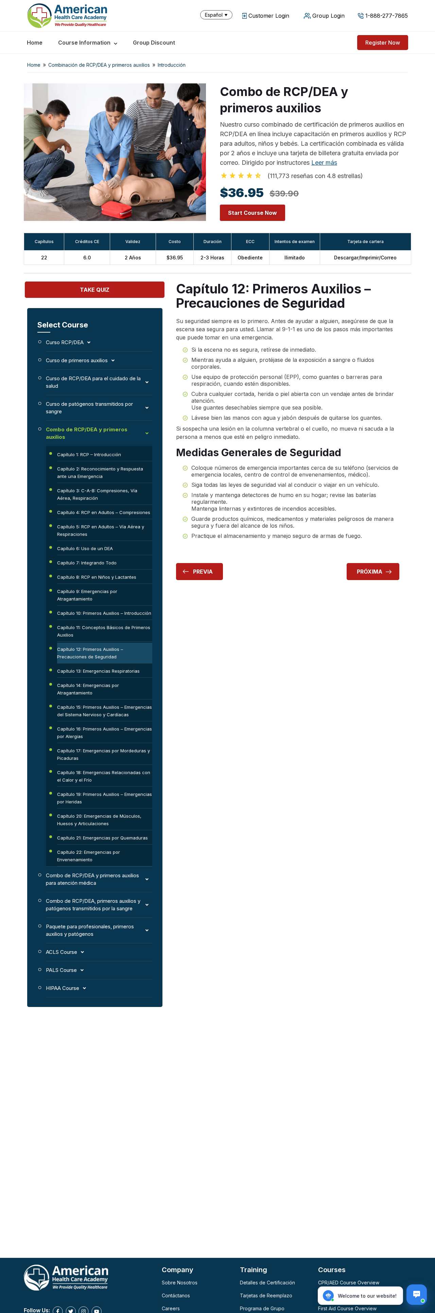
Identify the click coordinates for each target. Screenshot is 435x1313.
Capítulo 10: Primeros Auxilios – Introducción (104, 613)
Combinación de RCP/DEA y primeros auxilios (99, 65)
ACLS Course (61, 952)
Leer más (324, 162)
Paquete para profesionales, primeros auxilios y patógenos (90, 930)
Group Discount (154, 42)
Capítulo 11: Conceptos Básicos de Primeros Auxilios (103, 631)
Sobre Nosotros (179, 1282)
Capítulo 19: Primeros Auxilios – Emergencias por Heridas (104, 797)
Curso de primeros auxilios (77, 360)
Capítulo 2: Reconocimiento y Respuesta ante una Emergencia (100, 472)
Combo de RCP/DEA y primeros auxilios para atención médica (92, 879)
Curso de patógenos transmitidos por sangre (89, 408)
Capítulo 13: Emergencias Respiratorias (98, 671)
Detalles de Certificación (267, 1282)
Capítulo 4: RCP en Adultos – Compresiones (103, 512)
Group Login (328, 15)
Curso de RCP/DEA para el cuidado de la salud (93, 382)
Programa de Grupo (262, 1308)
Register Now (382, 42)
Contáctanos (176, 1295)
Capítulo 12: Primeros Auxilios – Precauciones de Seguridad (90, 652)
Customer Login (268, 15)
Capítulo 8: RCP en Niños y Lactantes (96, 577)
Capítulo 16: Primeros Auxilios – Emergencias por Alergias (104, 732)
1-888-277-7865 (386, 15)
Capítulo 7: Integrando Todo (87, 562)
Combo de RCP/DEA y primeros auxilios (86, 433)
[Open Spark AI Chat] (416, 1294)
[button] (218, 14)
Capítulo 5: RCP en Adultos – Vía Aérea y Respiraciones (100, 530)
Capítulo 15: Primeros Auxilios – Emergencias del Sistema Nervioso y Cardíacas (104, 710)
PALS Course (61, 970)
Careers (171, 1308)
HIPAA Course (62, 988)
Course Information (84, 42)
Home (34, 42)
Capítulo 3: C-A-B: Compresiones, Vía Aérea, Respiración (97, 494)
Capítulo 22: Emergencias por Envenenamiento (88, 855)
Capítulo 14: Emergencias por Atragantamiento (88, 689)
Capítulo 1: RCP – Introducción (89, 454)
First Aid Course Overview (347, 1308)
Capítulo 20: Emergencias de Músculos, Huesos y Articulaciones (99, 819)
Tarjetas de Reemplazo (266, 1295)
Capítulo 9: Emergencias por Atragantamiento (87, 595)
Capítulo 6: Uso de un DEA (85, 548)
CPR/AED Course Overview (348, 1282)
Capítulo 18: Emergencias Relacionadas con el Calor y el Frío (103, 776)
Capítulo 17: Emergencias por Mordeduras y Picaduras (103, 754)
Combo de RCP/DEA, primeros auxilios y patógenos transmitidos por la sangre (93, 905)
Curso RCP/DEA (65, 342)
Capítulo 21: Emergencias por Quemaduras (102, 837)
